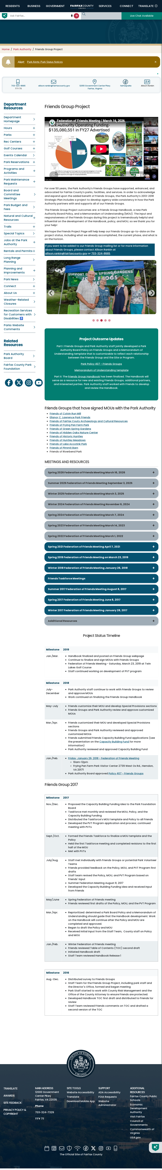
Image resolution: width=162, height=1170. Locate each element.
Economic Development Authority (138, 1108)
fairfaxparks (125, 86)
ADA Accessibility (109, 1092)
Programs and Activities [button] (14, 171)
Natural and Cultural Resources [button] (18, 218)
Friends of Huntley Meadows (68, 440)
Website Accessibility (80, 1092)
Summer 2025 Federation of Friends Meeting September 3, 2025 (90, 483)
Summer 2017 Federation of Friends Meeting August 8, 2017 (87, 589)
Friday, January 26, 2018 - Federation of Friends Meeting (103, 758)
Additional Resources (62, 621)
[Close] (156, 62)
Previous (51, 293)
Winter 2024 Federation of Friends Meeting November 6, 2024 (89, 504)
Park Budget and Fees (15, 207)
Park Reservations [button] (16, 162)
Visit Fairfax (137, 1116)
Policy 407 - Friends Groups (126, 773)
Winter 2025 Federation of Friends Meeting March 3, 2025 (86, 494)
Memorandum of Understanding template (101, 370)
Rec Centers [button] (12, 142)
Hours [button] (8, 128)
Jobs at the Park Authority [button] (15, 242)
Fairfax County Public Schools (143, 1098)
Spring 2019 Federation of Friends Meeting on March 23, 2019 (88, 557)
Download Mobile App (81, 1101)
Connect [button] (10, 286)
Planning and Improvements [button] (14, 270)
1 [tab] (93, 320)
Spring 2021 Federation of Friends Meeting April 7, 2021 (84, 547)
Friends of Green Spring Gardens (70, 429)
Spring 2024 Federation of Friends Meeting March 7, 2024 (86, 515)
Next (151, 292)
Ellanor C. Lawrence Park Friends (70, 417)
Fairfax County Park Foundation (17, 367)
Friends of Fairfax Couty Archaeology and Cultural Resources (89, 421)
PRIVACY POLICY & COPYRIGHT (14, 1112)
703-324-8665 (18, 86)
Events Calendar (15, 155)
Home (5, 49)
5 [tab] (109, 320)
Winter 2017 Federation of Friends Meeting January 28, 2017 (87, 610)
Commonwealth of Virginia (142, 1131)
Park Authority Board (14, 356)
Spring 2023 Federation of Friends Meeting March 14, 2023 (86, 525)
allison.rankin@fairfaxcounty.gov (54, 86)
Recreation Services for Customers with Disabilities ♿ (18, 314)
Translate (10, 1088)
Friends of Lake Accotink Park (68, 444)
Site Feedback (12, 1103)
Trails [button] (7, 227)
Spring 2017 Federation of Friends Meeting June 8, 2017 (84, 600)
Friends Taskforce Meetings (66, 578)
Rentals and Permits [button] (18, 251)
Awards (9, 1096)
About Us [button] (10, 293)
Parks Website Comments (14, 327)
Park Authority (22, 49)
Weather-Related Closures (16, 302)
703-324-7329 (44, 1112)
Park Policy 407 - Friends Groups (101, 364)
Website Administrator (107, 1103)
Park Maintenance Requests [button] (16, 181)
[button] (12, 6)
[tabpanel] (101, 287)
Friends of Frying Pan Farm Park (69, 425)
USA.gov (135, 1137)
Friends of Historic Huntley (66, 436)
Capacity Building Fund (114, 741)
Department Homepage (12, 119)
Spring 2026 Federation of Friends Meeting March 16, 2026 (86, 472)
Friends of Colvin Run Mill (65, 413)
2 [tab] (97, 320)
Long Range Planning (12, 260)
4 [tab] (105, 320)
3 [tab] (101, 320)
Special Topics (14, 233)
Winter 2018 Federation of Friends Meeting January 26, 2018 (88, 568)
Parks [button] (8, 135)
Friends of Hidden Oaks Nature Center (74, 432)
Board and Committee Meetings (12, 194)
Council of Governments (139, 1123)
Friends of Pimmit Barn (64, 448)
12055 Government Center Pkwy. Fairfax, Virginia (95, 87)
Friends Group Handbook (84, 376)
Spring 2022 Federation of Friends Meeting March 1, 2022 (85, 536)
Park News (11, 279)
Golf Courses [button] (13, 148)
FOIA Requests (107, 1097)
